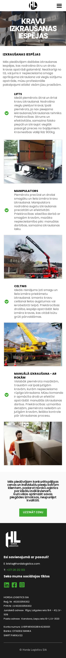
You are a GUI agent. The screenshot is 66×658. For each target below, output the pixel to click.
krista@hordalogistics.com (23, 564)
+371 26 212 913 (16, 570)
